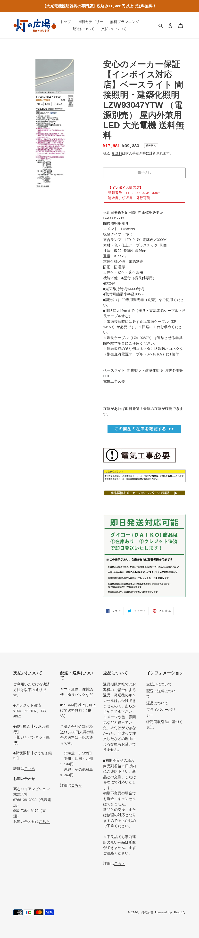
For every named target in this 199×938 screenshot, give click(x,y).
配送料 (117, 153)
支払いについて (159, 684)
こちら (29, 768)
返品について (157, 703)
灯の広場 (147, 912)
